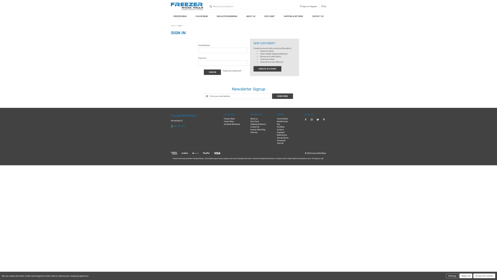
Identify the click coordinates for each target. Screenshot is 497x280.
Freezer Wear (180, 16)
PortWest (281, 127)
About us (250, 16)
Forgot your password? (232, 71)
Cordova (280, 130)
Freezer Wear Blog (257, 130)
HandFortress (282, 121)
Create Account (267, 69)
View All (280, 143)
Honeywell (281, 140)
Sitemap (253, 132)
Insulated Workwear (227, 16)
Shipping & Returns (293, 16)
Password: (202, 58)
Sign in (305, 6)
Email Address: (204, 45)
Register (313, 6)
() (324, 6)
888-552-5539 (179, 126)
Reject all (466, 275)
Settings (452, 275)
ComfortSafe (282, 119)
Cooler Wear (201, 16)
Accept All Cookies (484, 275)
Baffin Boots (282, 135)
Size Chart (269, 16)
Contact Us (318, 16)
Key (278, 124)
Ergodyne (281, 132)
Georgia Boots (282, 138)
